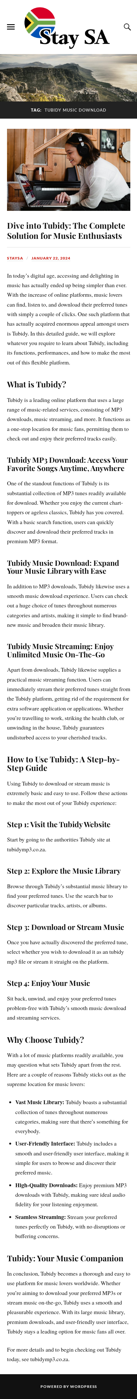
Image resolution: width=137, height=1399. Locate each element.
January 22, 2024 (51, 258)
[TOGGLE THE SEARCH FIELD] (126, 27)
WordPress (83, 1386)
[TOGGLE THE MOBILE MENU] (11, 27)
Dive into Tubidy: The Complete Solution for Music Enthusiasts (66, 230)
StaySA (15, 258)
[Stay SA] (68, 28)
